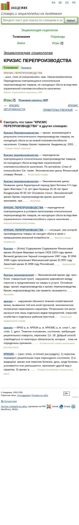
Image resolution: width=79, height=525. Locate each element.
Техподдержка (23, 395)
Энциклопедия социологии (39, 30)
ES (67, 2)
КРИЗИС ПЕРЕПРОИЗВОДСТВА (23, 207)
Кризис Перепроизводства (21, 132)
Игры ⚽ (58, 43)
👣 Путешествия (9, 401)
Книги (21, 43)
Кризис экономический (19, 274)
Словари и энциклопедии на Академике (31, 14)
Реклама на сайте (39, 395)
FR (73, 2)
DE (60, 2)
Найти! (71, 20)
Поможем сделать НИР (33, 100)
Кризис (8, 248)
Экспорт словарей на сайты (14, 406)
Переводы (58, 36)
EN (53, 2)
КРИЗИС (9, 353)
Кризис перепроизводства (21, 155)
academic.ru (14, 6)
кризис (8, 301)
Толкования (21, 36)
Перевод (26, 67)
